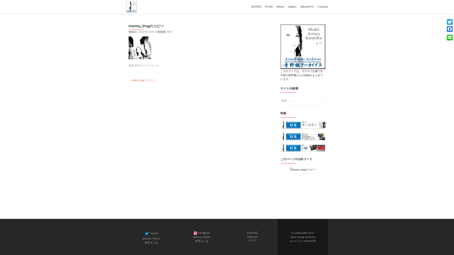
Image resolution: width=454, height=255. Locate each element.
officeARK (310, 240)
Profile (269, 6)
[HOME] (256, 6)
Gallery (292, 6)
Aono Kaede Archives (302, 237)
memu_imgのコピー (141, 80)
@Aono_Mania (151, 238)
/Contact (322, 6)
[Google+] (449, 33)
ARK (169, 31)
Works (280, 6)
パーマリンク (151, 65)
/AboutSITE (307, 6)
